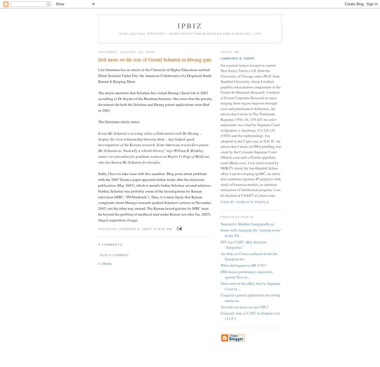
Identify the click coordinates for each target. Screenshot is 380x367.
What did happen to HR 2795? (244, 265)
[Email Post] (178, 228)
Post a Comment (114, 255)
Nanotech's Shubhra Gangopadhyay (247, 223)
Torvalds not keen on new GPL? (244, 306)
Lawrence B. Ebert (238, 58)
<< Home (105, 263)
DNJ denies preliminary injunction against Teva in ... (247, 274)
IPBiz (190, 25)
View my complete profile (245, 202)
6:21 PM (165, 229)
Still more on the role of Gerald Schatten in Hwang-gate (155, 59)
